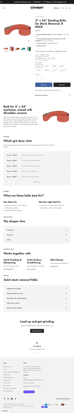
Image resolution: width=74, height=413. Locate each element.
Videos (5, 369)
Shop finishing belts (8, 269)
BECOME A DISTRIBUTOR (9, 388)
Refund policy (6, 406)
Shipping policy (30, 406)
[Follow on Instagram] (8, 399)
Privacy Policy (6, 380)
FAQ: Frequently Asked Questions (11, 372)
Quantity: (37, 75)
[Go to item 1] (5, 48)
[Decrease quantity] (37, 78)
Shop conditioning (31, 269)
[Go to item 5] (29, 48)
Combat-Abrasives (39, 17)
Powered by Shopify (20, 404)
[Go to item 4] (23, 48)
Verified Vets (6, 375)
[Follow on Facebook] (4, 399)
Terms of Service (7, 385)
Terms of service (21, 406)
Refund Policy (6, 383)
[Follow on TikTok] (15, 399)
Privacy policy (14, 406)
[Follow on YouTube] (12, 399)
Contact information (7, 407)
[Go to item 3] (17, 48)
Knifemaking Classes (8, 377)
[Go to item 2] (11, 48)
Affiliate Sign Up (7, 366)
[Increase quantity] (43, 78)
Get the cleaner (54, 266)
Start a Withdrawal (8, 391)
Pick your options (37, 331)
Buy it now (62, 85)
